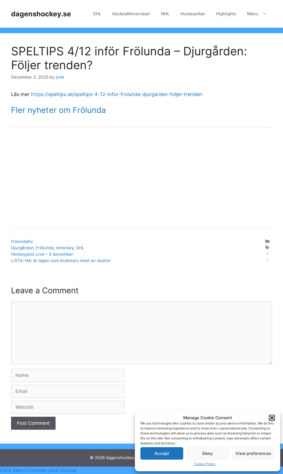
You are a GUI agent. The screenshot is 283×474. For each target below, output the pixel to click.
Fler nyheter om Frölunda (58, 110)
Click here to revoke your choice (38, 470)
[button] (272, 418)
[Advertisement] (141, 177)
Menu (252, 13)
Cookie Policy (205, 464)
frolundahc (22, 241)
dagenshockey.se (41, 14)
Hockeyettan (192, 13)
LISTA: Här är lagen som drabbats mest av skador (61, 260)
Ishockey (65, 247)
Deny (207, 453)
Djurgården (22, 247)
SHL (97, 13)
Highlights (226, 13)
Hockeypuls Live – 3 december (42, 254)
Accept (161, 453)
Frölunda (45, 247)
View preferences (253, 453)
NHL (165, 13)
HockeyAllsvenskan (131, 13)
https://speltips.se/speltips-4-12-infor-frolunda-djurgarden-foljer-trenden (116, 94)
